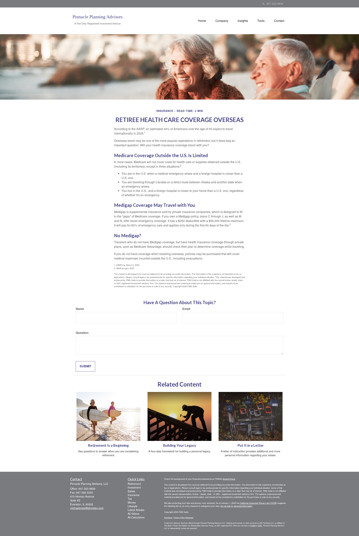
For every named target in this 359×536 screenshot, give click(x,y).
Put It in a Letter (251, 445)
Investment (134, 487)
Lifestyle (132, 506)
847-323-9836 (274, 3)
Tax (130, 499)
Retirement (134, 484)
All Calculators (136, 517)
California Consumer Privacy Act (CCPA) (258, 502)
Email (186, 309)
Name (80, 309)
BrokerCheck (229, 478)
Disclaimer (168, 517)
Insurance (133, 495)
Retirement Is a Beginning (108, 445)
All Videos (133, 513)
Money (132, 502)
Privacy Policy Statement (184, 517)
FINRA (253, 525)
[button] (222, 21)
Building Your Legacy (179, 445)
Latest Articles (136, 510)
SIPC (260, 525)
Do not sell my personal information (236, 505)
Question (82, 333)
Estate (131, 491)
